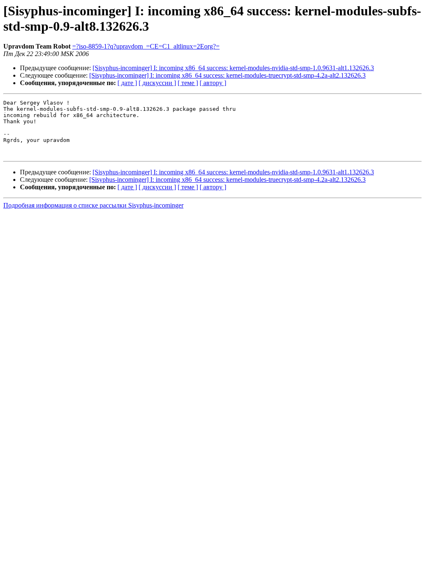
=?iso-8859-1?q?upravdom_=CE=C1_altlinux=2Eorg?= (146, 46)
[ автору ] (213, 82)
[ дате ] (127, 82)
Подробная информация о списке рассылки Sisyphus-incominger (93, 205)
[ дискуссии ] (157, 82)
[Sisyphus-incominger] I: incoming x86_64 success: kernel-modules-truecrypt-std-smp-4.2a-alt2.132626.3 (227, 75)
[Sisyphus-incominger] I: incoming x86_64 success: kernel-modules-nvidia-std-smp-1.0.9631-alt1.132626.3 (233, 67)
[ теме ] (188, 82)
